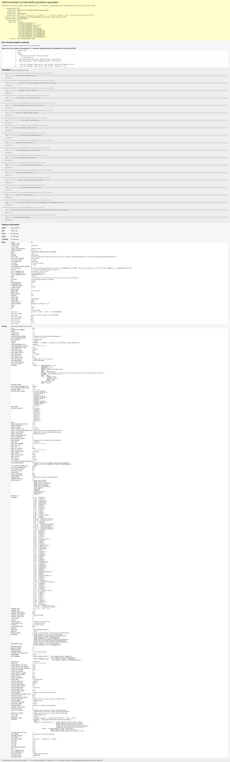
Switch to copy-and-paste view (19, 70)
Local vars (8, 78)
